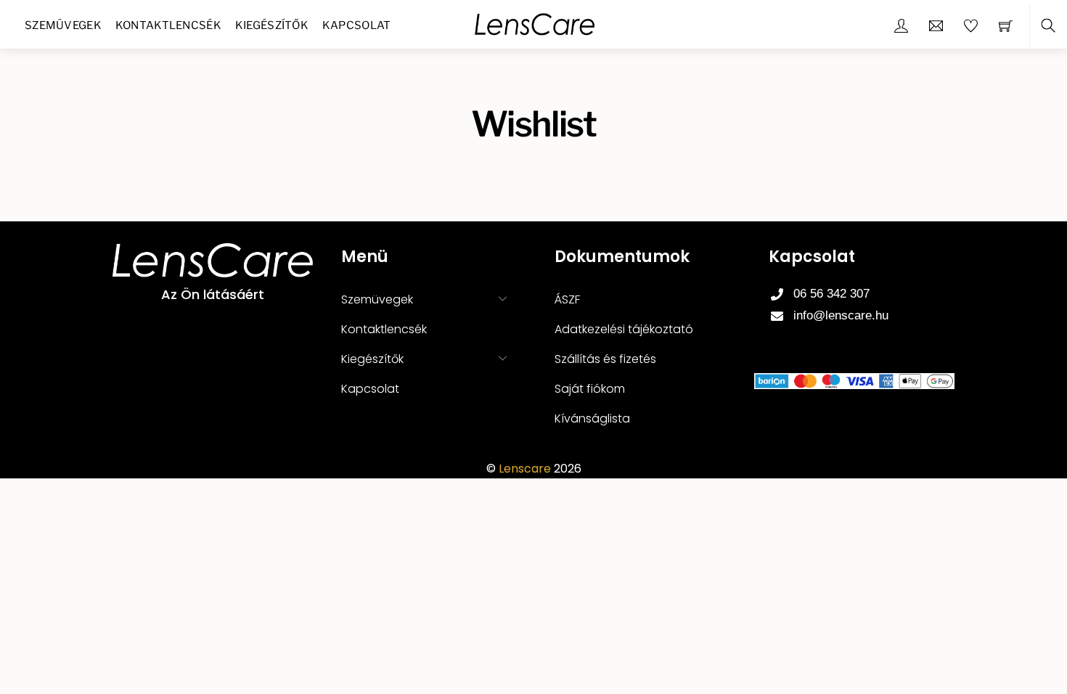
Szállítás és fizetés (605, 359)
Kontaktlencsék (168, 25)
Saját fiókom (590, 388)
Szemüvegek (63, 25)
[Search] (1048, 26)
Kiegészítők (271, 25)
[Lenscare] (535, 22)
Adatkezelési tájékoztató (624, 329)
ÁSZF (567, 299)
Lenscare (525, 468)
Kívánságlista (592, 418)
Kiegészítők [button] (372, 359)
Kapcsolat (356, 25)
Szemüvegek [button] (377, 299)
